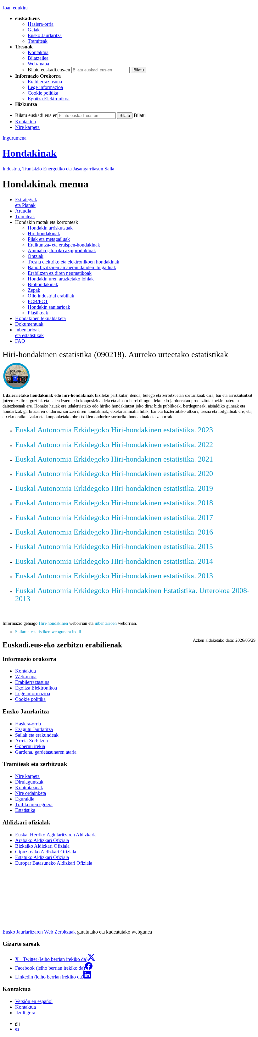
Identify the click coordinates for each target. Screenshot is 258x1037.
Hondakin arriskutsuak (50, 227)
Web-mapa (38, 63)
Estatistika (25, 810)
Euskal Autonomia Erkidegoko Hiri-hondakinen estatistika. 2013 (114, 576)
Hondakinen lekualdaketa (40, 318)
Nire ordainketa (30, 793)
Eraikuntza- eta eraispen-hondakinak (64, 244)
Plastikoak (38, 312)
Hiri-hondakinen (53, 623)
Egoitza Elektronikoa (49, 98)
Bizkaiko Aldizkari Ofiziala (42, 846)
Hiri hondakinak (44, 233)
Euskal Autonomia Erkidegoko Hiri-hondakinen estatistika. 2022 (114, 445)
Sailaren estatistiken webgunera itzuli (48, 631)
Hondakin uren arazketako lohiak (61, 278)
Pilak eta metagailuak (49, 239)
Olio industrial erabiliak (51, 295)
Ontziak (35, 256)
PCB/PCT (38, 301)
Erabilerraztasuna (45, 81)
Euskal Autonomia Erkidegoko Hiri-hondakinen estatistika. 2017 (114, 517)
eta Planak (26, 202)
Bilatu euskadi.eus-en (49, 69)
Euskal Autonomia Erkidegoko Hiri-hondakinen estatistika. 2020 (114, 473)
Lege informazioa (32, 693)
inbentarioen (106, 623)
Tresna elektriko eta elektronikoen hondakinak (73, 261)
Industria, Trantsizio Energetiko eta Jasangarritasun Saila (58, 168)
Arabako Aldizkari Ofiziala (42, 840)
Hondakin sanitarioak (49, 307)
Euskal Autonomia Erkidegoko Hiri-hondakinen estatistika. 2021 (114, 459)
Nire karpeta (27, 127)
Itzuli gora (25, 1012)
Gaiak (34, 29)
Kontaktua (38, 52)
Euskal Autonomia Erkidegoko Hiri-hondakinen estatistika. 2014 (114, 561)
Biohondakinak (43, 284)
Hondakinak (30, 153)
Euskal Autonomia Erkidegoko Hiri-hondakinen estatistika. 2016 (114, 532)
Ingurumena (14, 138)
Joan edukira (15, 7)
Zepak (34, 290)
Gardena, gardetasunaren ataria (45, 752)
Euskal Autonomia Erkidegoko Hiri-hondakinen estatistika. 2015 (114, 546)
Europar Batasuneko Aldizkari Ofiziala (53, 863)
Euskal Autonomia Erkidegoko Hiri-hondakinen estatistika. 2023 (114, 430)
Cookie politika (43, 93)
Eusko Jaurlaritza (45, 35)
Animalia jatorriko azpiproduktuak (62, 250)
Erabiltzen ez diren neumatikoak (60, 273)
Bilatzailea (38, 58)
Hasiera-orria (40, 24)
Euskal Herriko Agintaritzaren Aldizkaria (56, 834)
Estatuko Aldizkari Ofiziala (42, 857)
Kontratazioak (29, 787)
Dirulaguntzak (29, 782)
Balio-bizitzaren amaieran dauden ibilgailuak (72, 267)
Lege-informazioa (45, 87)
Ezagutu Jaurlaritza (34, 729)
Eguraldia (24, 798)
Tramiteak (38, 41)
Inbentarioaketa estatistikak (29, 332)
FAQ (20, 341)
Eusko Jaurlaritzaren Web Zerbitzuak (39, 931)
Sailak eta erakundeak (37, 735)
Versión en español (34, 1001)
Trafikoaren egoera (34, 804)
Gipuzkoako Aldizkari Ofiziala (45, 851)
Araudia (23, 211)
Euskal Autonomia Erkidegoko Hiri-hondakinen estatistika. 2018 (114, 503)
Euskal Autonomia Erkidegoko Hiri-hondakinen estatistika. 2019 (114, 488)
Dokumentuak (29, 324)
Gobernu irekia (30, 746)
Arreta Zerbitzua (31, 740)
